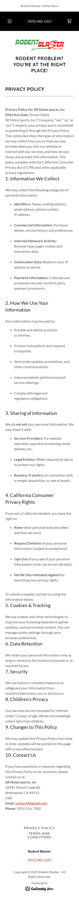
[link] (69, 21)
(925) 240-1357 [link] (40, 21)
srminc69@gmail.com (31, 803)
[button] (9, 21)
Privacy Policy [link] (39, 828)
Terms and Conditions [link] (39, 835)
